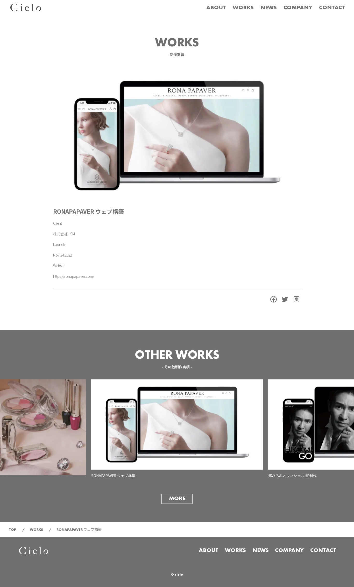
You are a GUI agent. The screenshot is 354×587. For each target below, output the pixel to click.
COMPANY (298, 8)
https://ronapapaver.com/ (73, 276)
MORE (177, 498)
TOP (12, 530)
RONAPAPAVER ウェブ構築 (79, 530)
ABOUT (216, 8)
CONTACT (332, 8)
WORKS (243, 8)
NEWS (268, 8)
